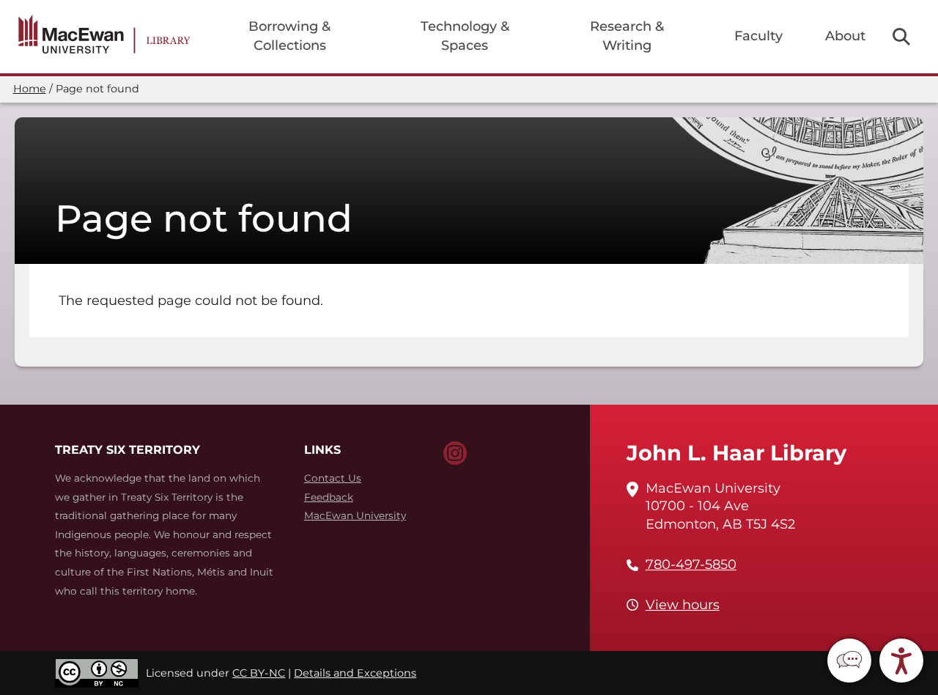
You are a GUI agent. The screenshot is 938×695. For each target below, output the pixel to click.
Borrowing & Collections (289, 36)
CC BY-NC (258, 673)
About (845, 36)
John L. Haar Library (736, 453)
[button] (849, 661)
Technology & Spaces (465, 36)
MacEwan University (355, 515)
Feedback (328, 497)
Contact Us (332, 478)
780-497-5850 (691, 564)
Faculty (758, 36)
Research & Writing (627, 36)
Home (29, 88)
